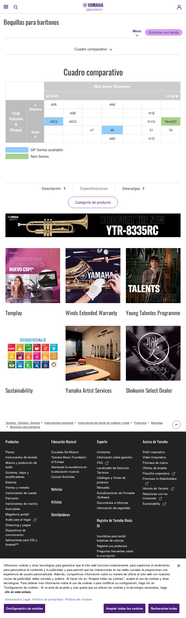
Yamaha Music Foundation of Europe (68, 459)
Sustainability (151, 503)
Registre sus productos (112, 546)
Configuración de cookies (24, 608)
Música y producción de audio (21, 464)
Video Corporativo (154, 457)
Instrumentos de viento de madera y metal (104, 423)
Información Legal (17, 599)
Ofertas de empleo (155, 468)
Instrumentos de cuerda (21, 493)
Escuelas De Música (64, 452)
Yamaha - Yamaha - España (22, 423)
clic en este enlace (18, 592)
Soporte (102, 441)
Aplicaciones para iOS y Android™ (21, 542)
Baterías (11, 482)
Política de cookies (78, 599)
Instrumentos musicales (58, 423)
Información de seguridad (113, 508)
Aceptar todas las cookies (124, 608)
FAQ (100, 462)
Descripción (51, 188)
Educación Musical (63, 441)
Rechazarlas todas (164, 608)
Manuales (103, 487)
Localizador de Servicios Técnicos (113, 470)
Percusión (12, 498)
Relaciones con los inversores (155, 496)
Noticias (56, 489)
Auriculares (12, 509)
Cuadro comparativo (90, 49)
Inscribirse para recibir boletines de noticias (111, 538)
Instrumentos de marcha (21, 503)
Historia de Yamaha (155, 488)
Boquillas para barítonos (25, 427)
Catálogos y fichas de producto (111, 479)
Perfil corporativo (154, 452)
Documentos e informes (112, 502)
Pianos (10, 452)
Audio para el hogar (18, 519)
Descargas (131, 188)
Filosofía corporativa (156, 473)
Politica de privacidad (47, 599)
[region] (93, 588)
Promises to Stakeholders (160, 478)
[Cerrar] (179, 566)
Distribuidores (60, 514)
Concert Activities (63, 477)
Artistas (56, 502)
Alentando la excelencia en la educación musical (69, 469)
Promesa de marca (155, 462)
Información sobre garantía (114, 457)
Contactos (103, 452)
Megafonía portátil (17, 514)
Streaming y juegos (18, 525)
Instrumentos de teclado (21, 457)
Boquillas (157, 423)
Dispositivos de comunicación (15, 532)
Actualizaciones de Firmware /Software (116, 495)
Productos (140, 423)
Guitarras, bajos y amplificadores (17, 474)
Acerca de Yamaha (155, 441)
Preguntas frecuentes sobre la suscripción (115, 553)
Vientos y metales (17, 487)
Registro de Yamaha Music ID (114, 523)
